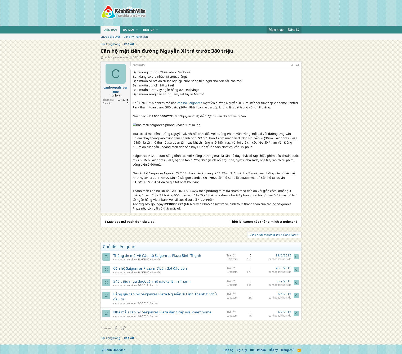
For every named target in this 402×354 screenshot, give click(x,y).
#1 (297, 65)
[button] (137, 29)
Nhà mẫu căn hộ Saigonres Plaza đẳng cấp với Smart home (162, 312)
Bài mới (128, 29)
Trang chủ (288, 350)
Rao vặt (155, 259)
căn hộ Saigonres (189, 103)
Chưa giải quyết (110, 37)
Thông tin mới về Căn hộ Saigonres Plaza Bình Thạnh (157, 255)
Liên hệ (228, 350)
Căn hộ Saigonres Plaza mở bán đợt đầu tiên (150, 268)
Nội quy (241, 350)
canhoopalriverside (116, 57)
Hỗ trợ (273, 350)
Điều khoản (258, 350)
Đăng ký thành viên (136, 37)
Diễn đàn (110, 29)
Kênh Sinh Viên (114, 350)
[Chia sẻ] (292, 65)
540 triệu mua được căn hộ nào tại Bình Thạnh (152, 281)
